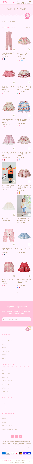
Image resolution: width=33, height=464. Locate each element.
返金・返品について (7, 381)
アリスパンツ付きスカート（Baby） (24, 249)
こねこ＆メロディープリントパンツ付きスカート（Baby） (24, 187)
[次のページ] (20, 293)
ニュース (4, 407)
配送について (5, 377)
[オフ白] (2, 126)
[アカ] (19, 93)
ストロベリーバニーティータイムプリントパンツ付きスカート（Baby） (24, 87)
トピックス (5, 403)
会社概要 (4, 355)
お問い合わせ (5, 388)
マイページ (5, 391)
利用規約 (4, 418)
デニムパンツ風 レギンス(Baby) (8, 53)
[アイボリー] (17, 60)
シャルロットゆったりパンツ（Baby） (9, 249)
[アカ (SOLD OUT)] (4, 285)
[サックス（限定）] (22, 60)
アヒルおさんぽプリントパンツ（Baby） (24, 120)
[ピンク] (2, 59)
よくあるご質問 (6, 373)
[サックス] (19, 160)
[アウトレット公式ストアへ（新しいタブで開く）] (27, 16)
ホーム (3, 21)
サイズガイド (5, 384)
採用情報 (4, 358)
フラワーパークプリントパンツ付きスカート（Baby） (24, 54)
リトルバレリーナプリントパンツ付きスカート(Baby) (24, 154)
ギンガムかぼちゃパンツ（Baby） (9, 280)
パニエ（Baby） (7, 218)
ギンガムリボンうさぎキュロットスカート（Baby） (24, 281)
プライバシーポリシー (8, 426)
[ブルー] (17, 287)
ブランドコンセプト (7, 340)
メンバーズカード (6, 351)
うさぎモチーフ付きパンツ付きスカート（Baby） (9, 87)
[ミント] (17, 93)
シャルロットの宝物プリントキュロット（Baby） (9, 120)
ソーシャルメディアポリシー (9, 429)
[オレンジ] (19, 193)
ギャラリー (5, 344)
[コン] (4, 59)
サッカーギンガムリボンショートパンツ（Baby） (9, 154)
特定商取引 (5, 422)
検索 (3, 370)
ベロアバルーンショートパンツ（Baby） (9, 186)
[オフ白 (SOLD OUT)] (4, 93)
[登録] (29, 319)
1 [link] (12, 293)
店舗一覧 (4, 347)
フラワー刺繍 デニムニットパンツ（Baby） (23, 219)
